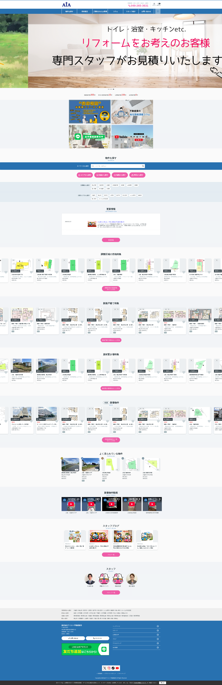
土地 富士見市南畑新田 (111, 512)
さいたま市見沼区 (103, 198)
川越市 (93, 195)
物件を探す (69, 11)
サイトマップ (122, 673)
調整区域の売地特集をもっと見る (111, 288)
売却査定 (85, 11)
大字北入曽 (92, 613)
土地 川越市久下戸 (72, 512)
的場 (112, 618)
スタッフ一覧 (111, 592)
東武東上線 (84, 615)
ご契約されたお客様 (100, 11)
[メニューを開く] (158, 11)
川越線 (90, 615)
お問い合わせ (146, 11)
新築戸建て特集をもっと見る (111, 340)
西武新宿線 (77, 615)
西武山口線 (110, 615)
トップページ (116, 626)
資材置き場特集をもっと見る (111, 388)
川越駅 (108, 185)
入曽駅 (108, 188)
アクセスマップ (117, 643)
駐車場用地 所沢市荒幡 (152, 512)
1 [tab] (108, 89)
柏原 (75, 613)
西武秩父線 (117, 615)
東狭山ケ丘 (124, 613)
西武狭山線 (103, 615)
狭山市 (99, 195)
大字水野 (85, 613)
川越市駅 (101, 185)
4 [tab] (113, 89)
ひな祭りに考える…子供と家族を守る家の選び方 (111, 222)
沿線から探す (103, 175)
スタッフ (115, 630)
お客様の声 (116, 634)
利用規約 (100, 673)
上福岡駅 (129, 185)
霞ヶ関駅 (94, 188)
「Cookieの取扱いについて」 (140, 682)
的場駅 (122, 185)
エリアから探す (85, 175)
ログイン (154, 5)
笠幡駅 (136, 185)
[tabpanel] (111, 48)
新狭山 (116, 618)
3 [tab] (111, 89)
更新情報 (111, 240)
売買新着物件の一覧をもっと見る (111, 440)
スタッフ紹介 (131, 11)
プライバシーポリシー (110, 673)
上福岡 (86, 618)
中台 (114, 613)
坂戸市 (118, 195)
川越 (95, 618)
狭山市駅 (94, 185)
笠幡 (108, 618)
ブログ (114, 639)
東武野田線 (137, 615)
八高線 (131, 615)
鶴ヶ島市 (94, 198)
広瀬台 (119, 613)
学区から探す (138, 175)
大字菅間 (109, 613)
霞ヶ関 (99, 618)
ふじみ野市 (133, 195)
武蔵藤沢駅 (115, 185)
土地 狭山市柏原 (132, 512)
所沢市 (106, 195)
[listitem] (73, 270)
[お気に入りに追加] (6, 272)
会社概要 (115, 647)
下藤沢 (98, 613)
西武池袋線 (96, 615)
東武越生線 (125, 615)
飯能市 (140, 195)
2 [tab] (110, 89)
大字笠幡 (79, 613)
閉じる (162, 682)
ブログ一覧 (111, 554)
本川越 (104, 618)
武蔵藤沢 (80, 618)
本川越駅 (101, 188)
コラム (115, 11)
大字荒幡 (103, 613)
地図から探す (121, 175)
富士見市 (125, 195)
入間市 (112, 195)
